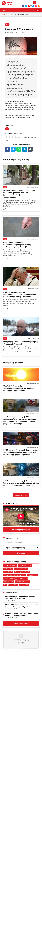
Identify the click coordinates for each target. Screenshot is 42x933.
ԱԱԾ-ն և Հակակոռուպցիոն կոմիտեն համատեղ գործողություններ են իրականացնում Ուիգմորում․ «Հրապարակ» (19, 193)
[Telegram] (32, 6)
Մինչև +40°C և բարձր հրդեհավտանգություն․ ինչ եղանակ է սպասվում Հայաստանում (19, 388)
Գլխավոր (4, 14)
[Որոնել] (38, 10)
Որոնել (22, 553)
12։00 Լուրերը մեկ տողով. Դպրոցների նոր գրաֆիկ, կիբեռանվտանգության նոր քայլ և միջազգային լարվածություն (21, 483)
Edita (23, 32)
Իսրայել (32, 575)
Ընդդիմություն (10, 585)
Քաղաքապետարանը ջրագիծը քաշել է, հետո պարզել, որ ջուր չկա (20, 597)
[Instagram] (39, 6)
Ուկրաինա (9, 575)
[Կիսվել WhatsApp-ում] (18, 149)
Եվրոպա (9, 581)
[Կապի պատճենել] (30, 149)
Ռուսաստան (20, 569)
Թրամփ (23, 585)
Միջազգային (24, 565)
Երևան (21, 575)
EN (38, 2)
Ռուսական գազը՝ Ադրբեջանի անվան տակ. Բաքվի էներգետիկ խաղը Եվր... (22, 614)
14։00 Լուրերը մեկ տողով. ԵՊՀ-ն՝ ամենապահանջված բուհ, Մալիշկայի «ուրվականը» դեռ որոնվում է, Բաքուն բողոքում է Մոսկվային (19, 420)
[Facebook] (23, 6)
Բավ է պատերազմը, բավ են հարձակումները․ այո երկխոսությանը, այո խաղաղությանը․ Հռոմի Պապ (19, 294)
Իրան (8, 572)
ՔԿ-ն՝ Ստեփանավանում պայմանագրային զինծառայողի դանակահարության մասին (17, 244)
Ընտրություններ (22, 572)
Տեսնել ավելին (21, 495)
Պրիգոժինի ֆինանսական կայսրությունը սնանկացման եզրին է (20, 342)
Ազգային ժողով (22, 581)
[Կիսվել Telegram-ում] (24, 149)
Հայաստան (10, 565)
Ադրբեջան (9, 578)
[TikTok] (36, 6)
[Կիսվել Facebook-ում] (7, 149)
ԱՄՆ (8, 569)
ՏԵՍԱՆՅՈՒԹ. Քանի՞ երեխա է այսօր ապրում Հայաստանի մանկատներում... (21, 606)
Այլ (11, 14)
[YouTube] (29, 6)
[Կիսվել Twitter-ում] (13, 149)
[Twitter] (26, 6)
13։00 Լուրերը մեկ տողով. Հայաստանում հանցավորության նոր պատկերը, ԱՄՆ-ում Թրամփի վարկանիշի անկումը (20, 452)
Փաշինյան (22, 578)
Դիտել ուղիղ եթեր (22, 529)
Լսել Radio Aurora (22, 623)
